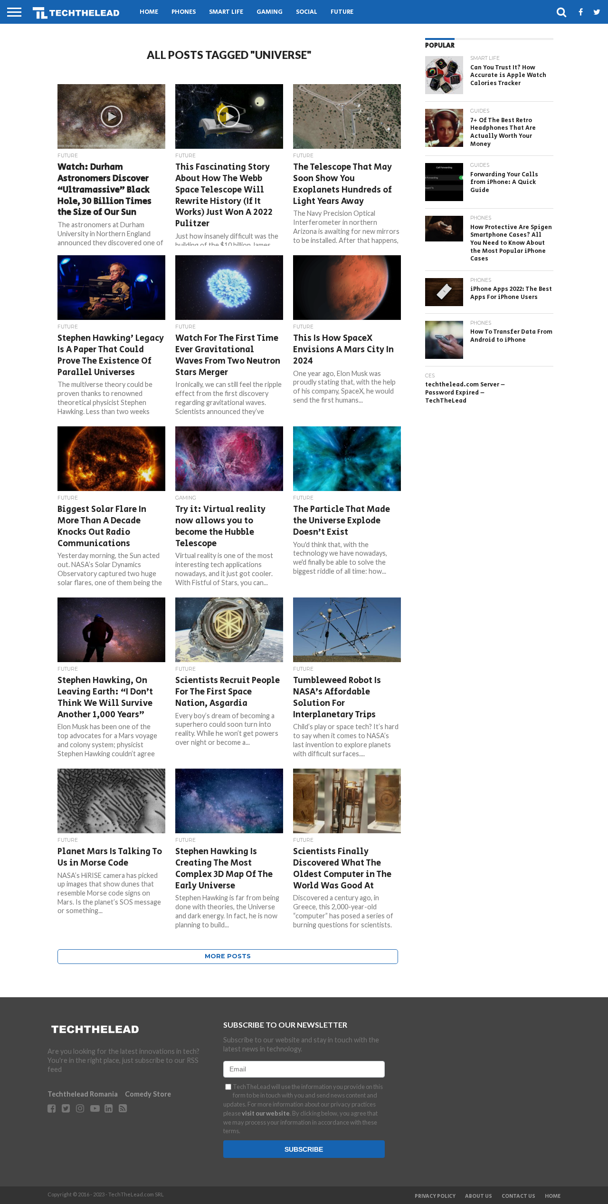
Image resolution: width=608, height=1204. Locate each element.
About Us (478, 1196)
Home (149, 12)
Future (342, 12)
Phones (183, 12)
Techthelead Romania (83, 1094)
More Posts (228, 956)
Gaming (269, 12)
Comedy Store (148, 1094)
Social (306, 12)
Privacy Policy (435, 1196)
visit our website (266, 1113)
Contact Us (518, 1196)
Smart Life (226, 12)
